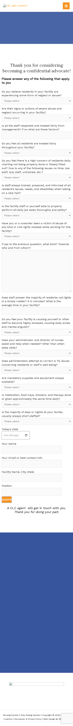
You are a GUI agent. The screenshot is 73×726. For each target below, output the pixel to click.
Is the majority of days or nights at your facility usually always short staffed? (32, 414)
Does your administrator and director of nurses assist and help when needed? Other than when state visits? (33, 343)
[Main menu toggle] (66, 5)
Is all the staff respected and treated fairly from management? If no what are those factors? (33, 127)
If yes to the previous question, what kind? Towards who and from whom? (35, 246)
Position (7, 485)
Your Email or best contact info (22, 457)
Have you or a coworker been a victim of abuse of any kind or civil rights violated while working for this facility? (36, 227)
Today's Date (10, 429)
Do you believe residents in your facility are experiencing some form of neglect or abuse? (31, 93)
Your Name (9, 443)
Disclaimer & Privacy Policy (27, 719)
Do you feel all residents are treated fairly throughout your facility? (29, 145)
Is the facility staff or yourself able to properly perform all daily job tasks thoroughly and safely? (34, 208)
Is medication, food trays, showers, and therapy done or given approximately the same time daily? (36, 396)
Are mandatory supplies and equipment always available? (33, 380)
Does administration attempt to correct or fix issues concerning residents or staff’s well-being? (35, 362)
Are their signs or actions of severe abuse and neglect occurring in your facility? (32, 110)
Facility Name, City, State (18, 471)
